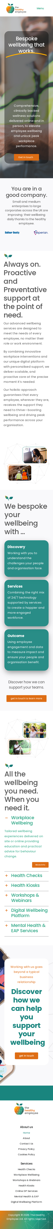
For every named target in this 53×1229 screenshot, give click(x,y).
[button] (26, 820)
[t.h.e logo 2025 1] (16, 3)
